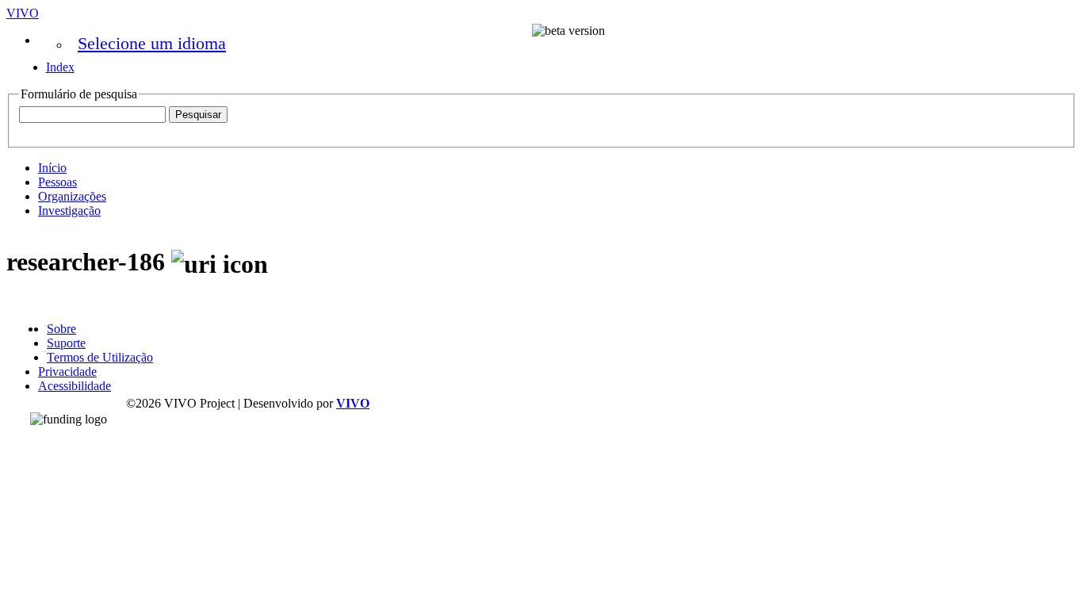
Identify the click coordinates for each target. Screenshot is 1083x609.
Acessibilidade (74, 386)
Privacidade (67, 371)
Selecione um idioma (152, 43)
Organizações (72, 196)
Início (52, 167)
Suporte (66, 343)
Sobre (61, 328)
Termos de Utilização (100, 357)
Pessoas (57, 182)
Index (60, 67)
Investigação (69, 210)
